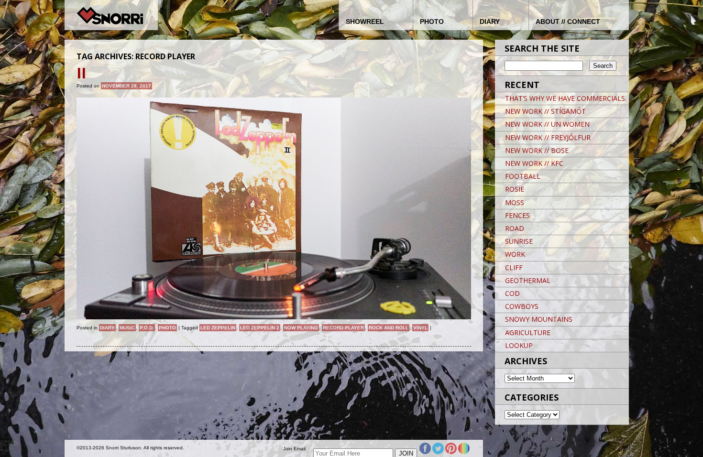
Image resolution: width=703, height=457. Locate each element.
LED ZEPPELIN (217, 327)
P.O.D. (147, 327)
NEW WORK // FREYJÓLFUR (548, 137)
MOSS (514, 202)
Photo (167, 327)
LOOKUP (519, 345)
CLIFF (514, 267)
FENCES (517, 215)
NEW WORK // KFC (534, 163)
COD (512, 293)
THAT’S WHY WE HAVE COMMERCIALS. (565, 98)
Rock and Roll (388, 327)
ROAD (514, 228)
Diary (107, 327)
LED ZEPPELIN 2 (259, 327)
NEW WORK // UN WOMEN (547, 124)
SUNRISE (519, 241)
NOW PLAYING (301, 327)
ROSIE (514, 189)
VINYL (420, 327)
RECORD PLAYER (343, 327)
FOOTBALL (522, 176)
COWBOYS (521, 306)
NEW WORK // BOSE (537, 150)
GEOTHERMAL (527, 280)
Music (127, 327)
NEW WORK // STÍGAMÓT (545, 111)
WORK (515, 254)
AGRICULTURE (527, 332)
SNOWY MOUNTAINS (538, 319)
